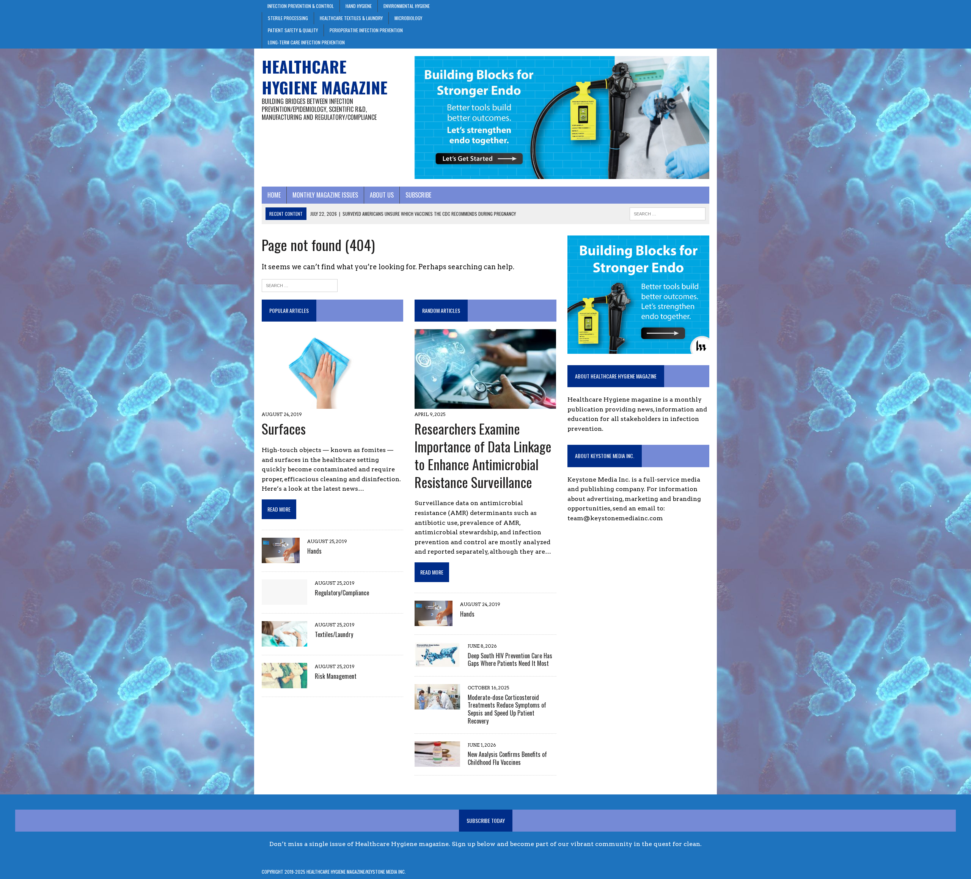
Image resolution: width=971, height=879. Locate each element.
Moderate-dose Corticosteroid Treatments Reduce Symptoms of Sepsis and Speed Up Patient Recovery (507, 709)
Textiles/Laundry (334, 634)
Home (274, 194)
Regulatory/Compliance (342, 592)
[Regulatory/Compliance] (284, 600)
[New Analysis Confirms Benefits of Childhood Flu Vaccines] (437, 761)
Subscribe (418, 194)
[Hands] (281, 558)
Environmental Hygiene (406, 6)
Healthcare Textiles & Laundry (351, 18)
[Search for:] (300, 285)
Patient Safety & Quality (293, 30)
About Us (382, 194)
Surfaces (284, 428)
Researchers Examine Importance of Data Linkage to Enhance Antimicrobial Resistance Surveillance (483, 454)
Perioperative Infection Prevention (366, 30)
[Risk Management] (284, 683)
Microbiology (408, 18)
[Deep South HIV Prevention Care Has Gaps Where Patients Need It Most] (437, 663)
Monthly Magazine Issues (325, 194)
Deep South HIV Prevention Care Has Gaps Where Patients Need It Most (510, 659)
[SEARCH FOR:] (667, 212)
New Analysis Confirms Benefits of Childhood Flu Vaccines (507, 758)
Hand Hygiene (359, 6)
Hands (314, 551)
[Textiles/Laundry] (284, 641)
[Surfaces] (322, 404)
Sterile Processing (288, 18)
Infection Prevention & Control (300, 6)
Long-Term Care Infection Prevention (306, 42)
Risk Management (336, 676)
